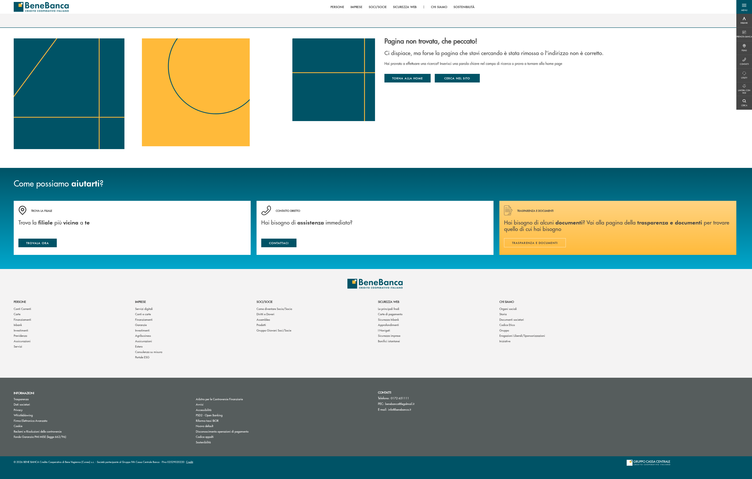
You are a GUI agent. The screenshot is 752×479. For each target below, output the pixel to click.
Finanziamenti (22, 319)
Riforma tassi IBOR (222, 420)
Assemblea (263, 319)
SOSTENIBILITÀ (464, 7)
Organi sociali (508, 309)
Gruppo (504, 330)
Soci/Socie (265, 302)
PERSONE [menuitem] (337, 7)
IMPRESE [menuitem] (357, 7)
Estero (139, 346)
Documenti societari (511, 319)
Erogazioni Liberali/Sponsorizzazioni (522, 335)
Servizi (18, 346)
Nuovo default (219, 426)
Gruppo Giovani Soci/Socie (274, 330)
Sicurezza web (388, 302)
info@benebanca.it (399, 409)
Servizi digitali (144, 309)
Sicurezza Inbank (388, 319)
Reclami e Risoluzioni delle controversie (37, 431)
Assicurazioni (22, 341)
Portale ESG (142, 357)
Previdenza (20, 335)
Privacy (18, 410)
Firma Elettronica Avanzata (30, 420)
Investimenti (21, 330)
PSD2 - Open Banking (224, 415)
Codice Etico (507, 325)
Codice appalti (205, 437)
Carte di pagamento (390, 314)
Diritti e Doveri (265, 314)
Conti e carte (143, 314)
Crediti (189, 462)
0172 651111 (400, 398)
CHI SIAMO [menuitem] (439, 7)
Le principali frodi (388, 309)
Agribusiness (143, 335)
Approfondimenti (388, 325)
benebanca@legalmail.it (399, 404)
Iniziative (504, 341)
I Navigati (384, 330)
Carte (17, 314)
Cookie (18, 426)
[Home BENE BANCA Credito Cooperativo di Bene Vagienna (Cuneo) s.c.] (41, 7)
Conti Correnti (22, 309)
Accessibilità (203, 410)
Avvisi (199, 404)
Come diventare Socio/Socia (274, 309)
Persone (20, 302)
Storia (503, 314)
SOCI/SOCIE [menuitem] (378, 7)
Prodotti (261, 325)
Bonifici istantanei (389, 341)
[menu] (402, 7)
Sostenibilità (203, 442)
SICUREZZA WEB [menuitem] (405, 7)
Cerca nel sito (457, 78)
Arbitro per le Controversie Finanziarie (234, 399)
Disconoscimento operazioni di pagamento (222, 431)
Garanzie (141, 325)
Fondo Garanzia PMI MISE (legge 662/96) (55, 437)
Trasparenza (21, 399)
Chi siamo (506, 302)
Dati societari (22, 404)
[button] (744, 7)
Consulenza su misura (148, 352)
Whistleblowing (23, 415)
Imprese (140, 302)
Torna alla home (407, 78)
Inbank (18, 325)
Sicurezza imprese (389, 335)
